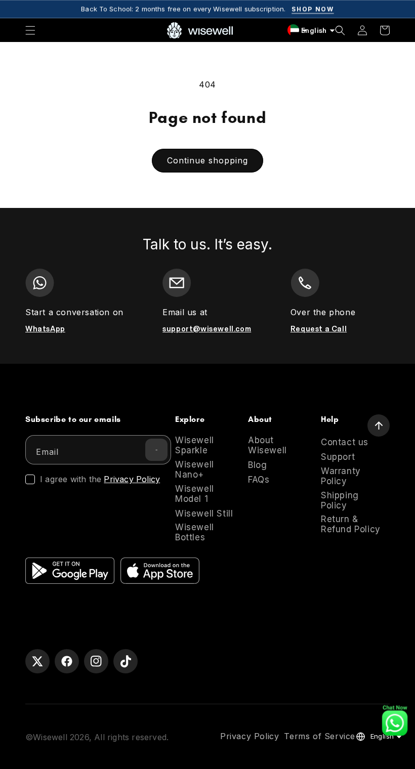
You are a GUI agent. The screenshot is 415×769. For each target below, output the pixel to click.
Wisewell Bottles (194, 532)
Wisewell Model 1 (194, 494)
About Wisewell (267, 445)
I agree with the (100, 479)
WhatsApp (45, 328)
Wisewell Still (204, 513)
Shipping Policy (340, 500)
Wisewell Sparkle (194, 445)
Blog (257, 465)
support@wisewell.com (206, 328)
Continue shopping (207, 160)
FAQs (258, 480)
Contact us (344, 442)
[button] (30, 30)
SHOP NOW (313, 9)
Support (338, 457)
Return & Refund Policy (351, 524)
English (382, 736)
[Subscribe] (156, 450)
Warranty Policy (341, 476)
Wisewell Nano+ (194, 469)
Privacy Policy (132, 479)
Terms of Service (319, 736)
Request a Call (318, 328)
